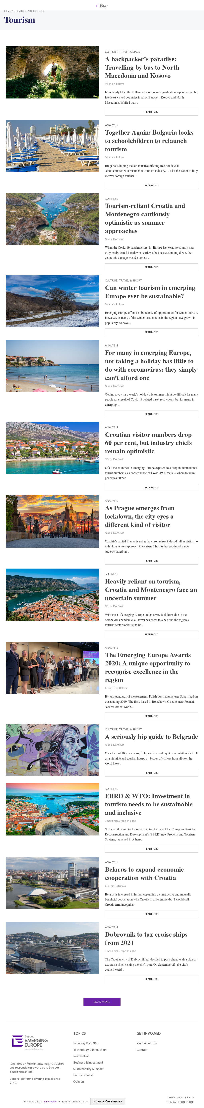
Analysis (111, 125)
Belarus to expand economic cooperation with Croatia (144, 873)
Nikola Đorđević (114, 239)
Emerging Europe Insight (120, 820)
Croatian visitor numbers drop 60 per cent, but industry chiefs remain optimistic (148, 442)
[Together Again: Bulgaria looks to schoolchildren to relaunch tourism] (52, 145)
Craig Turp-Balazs (116, 688)
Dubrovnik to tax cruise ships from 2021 (146, 938)
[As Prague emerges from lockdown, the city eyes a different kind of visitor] (52, 521)
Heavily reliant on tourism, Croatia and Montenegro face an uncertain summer (151, 589)
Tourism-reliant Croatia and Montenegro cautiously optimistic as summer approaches (145, 218)
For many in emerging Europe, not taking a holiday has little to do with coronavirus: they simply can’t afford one (151, 365)
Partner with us (147, 1043)
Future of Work (83, 1075)
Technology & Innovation (90, 1049)
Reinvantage (50, 1101)
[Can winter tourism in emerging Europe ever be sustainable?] (52, 300)
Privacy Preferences (107, 1101)
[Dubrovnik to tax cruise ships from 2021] (52, 947)
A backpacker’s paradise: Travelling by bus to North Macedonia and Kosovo (142, 67)
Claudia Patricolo (115, 886)
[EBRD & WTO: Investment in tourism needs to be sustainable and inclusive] (52, 809)
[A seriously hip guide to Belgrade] (52, 749)
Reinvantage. (34, 1063)
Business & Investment (88, 1062)
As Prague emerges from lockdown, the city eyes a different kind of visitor (140, 516)
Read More (151, 111)
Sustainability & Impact (88, 1069)
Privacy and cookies (181, 1097)
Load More (102, 1001)
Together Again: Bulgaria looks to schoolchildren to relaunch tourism (149, 140)
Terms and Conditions (180, 1101)
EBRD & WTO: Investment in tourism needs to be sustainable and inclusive (149, 804)
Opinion (78, 1081)
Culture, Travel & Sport (123, 51)
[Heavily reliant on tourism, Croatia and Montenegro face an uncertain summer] (52, 594)
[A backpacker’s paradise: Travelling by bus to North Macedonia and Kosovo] (52, 72)
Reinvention (81, 1056)
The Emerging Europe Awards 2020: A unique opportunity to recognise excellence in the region (148, 667)
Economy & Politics (86, 1043)
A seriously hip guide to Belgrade (151, 736)
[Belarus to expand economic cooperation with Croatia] (52, 882)
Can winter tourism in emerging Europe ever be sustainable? (150, 291)
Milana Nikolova (114, 83)
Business (111, 198)
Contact (142, 1049)
